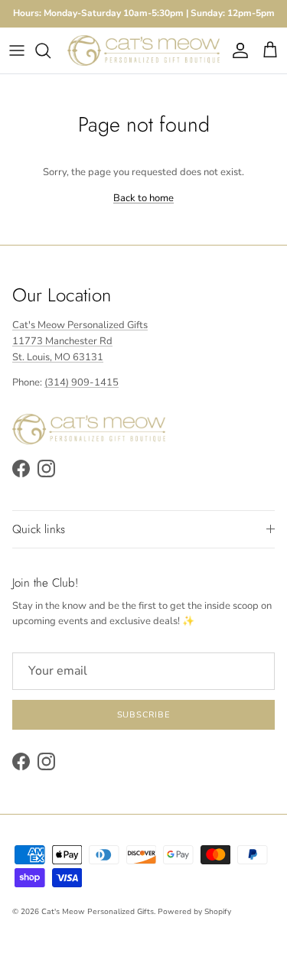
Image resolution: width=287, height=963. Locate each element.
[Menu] (17, 50)
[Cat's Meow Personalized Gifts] (143, 50)
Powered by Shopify (194, 911)
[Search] (50, 50)
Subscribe (144, 715)
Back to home (143, 198)
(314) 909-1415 (81, 382)
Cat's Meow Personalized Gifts (97, 911)
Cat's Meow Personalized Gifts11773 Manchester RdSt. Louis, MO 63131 (80, 341)
